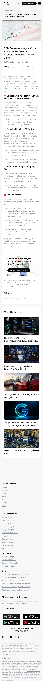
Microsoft (5, 499)
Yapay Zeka (6, 523)
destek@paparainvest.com (21, 628)
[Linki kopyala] (33, 67)
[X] (3, 637)
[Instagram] (15, 637)
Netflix (4, 490)
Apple (4, 506)
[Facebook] (7, 637)
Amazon (5, 509)
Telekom (5, 536)
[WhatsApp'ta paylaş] (23, 67)
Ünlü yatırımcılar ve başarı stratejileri (16, 584)
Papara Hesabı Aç (29, 3)
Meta (4, 496)
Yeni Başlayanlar (8, 566)
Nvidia (4, 503)
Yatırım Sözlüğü (8, 557)
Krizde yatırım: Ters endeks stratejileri (16, 590)
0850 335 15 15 (21, 631)
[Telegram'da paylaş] (28, 67)
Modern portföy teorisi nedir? (13, 580)
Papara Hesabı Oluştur (19, 270)
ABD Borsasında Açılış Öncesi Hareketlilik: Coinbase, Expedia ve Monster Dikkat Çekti (20, 15)
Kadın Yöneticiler (8, 542)
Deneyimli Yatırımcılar (10, 563)
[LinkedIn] (19, 637)
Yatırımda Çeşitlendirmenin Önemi (15, 574)
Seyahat (5, 548)
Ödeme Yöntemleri (9, 517)
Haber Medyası (7, 545)
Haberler (12, 11)
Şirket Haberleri (24, 299)
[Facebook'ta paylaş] (18, 67)
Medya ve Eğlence (9, 530)
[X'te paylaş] (13, 67)
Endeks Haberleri (10, 299)
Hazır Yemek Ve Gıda (10, 533)
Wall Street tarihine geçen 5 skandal (16, 587)
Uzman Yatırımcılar (9, 560)
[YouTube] (11, 637)
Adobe (4, 487)
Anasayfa (5, 11)
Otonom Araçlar (8, 526)
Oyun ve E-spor (8, 539)
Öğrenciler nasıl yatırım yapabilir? (15, 577)
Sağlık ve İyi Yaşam (9, 520)
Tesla (4, 493)
